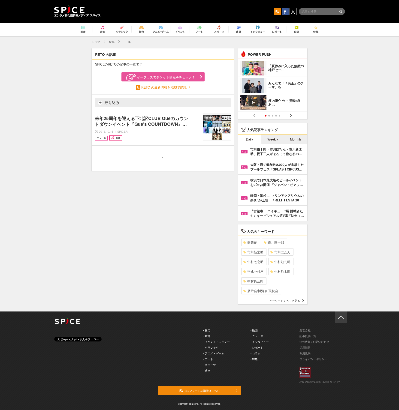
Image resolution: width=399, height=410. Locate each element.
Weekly (272, 139)
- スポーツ (209, 365)
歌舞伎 (252, 242)
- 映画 (206, 370)
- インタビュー (260, 342)
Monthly (296, 139)
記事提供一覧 (307, 336)
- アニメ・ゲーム (213, 353)
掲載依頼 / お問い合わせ (314, 342)
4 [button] (276, 116)
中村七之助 (255, 261)
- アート (208, 359)
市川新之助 (255, 252)
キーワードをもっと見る (284, 300)
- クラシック (211, 347)
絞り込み (111, 102)
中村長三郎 (255, 281)
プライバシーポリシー (313, 359)
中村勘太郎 (282, 271)
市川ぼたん (282, 252)
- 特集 (254, 359)
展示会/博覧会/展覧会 (262, 290)
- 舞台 (206, 336)
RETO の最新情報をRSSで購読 (164, 87)
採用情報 (305, 347)
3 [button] (272, 116)
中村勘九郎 (282, 261)
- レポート (257, 347)
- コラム (255, 353)
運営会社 (305, 330)
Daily (249, 139)
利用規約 (305, 353)
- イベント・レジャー (216, 342)
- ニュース (257, 336)
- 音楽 (206, 330)
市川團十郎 (276, 242)
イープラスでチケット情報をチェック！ (166, 77)
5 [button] (279, 116)
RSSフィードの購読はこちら (201, 390)
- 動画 (254, 330)
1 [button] (265, 116)
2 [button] (269, 116)
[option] (272, 86)
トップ (96, 42)
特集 (112, 42)
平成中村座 (255, 271)
